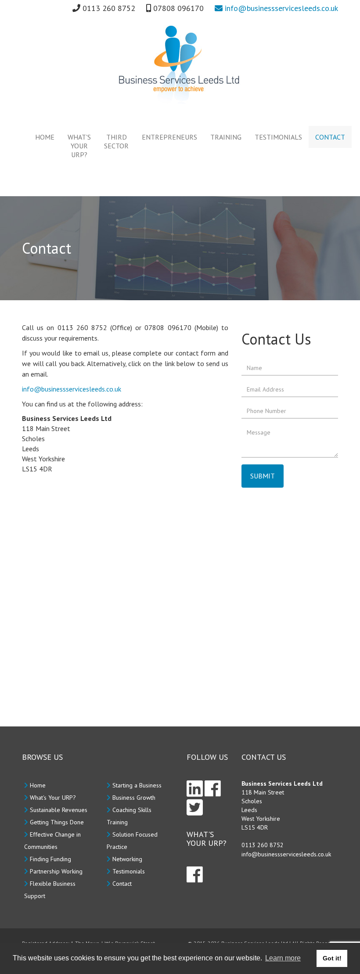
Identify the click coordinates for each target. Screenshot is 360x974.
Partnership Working (56, 871)
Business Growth (133, 797)
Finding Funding (50, 859)
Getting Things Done (57, 822)
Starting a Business (137, 785)
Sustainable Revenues (58, 810)
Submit (262, 475)
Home (44, 137)
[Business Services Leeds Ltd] (180, 64)
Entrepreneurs (169, 137)
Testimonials (278, 137)
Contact (330, 137)
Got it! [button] (332, 958)
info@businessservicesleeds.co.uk (280, 8)
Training (225, 137)
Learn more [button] (283, 958)
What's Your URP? (79, 146)
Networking (127, 859)
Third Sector (116, 141)
